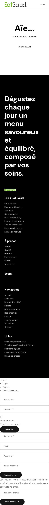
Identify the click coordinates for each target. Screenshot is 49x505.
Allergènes (9, 264)
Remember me (7, 420)
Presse (7, 316)
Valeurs (7, 246)
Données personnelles (15, 341)
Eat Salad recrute (12, 231)
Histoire (8, 253)
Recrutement (10, 257)
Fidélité (7, 260)
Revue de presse (12, 355)
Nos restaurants (12, 309)
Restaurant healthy (13, 207)
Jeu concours (11, 320)
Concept (8, 298)
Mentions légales (12, 348)
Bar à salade (10, 203)
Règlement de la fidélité (15, 352)
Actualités (9, 323)
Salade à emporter (13, 224)
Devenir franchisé (12, 302)
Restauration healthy (14, 221)
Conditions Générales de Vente (19, 345)
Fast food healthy (12, 217)
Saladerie (8, 210)
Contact (8, 327)
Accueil (7, 295)
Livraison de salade (13, 228)
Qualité (7, 250)
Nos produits (10, 312)
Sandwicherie (10, 214)
